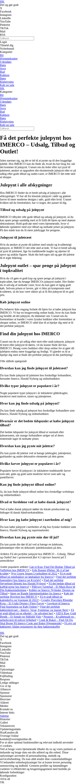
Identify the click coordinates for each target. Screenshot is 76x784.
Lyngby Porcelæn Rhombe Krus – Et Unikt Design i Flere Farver (36, 602)
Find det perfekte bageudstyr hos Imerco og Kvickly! (38, 578)
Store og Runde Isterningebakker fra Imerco (35, 593)
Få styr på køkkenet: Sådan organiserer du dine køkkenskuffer (38, 625)
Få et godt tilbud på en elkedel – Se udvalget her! (37, 611)
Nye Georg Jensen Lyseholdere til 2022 (34, 573)
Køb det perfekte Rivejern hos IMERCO (36, 595)
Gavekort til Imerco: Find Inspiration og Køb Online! (35, 605)
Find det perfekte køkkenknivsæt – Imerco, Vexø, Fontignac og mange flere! (34, 608)
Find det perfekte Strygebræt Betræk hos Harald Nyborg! (31, 582)
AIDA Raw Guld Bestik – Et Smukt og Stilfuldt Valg (38, 615)
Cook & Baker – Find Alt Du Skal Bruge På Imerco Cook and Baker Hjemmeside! (36, 621)
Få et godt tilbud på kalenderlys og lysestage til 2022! (31, 598)
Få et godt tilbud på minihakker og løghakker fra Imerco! (35, 575)
